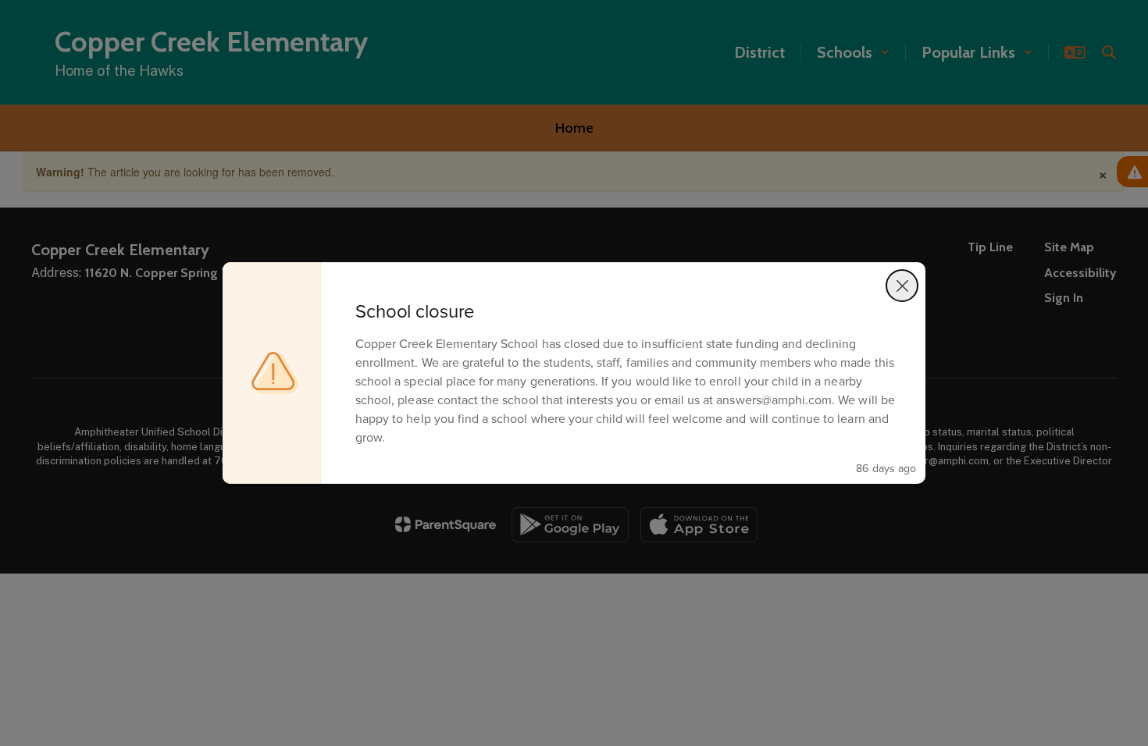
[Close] (902, 285)
